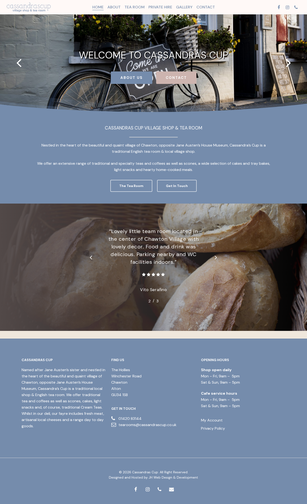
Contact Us (178, 77)
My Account (212, 420)
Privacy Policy (213, 428)
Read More (128, 77)
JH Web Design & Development (173, 477)
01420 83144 (130, 418)
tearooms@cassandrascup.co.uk (147, 424)
